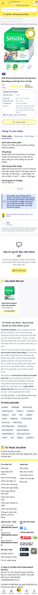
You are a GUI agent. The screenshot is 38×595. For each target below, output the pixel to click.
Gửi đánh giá (20, 270)
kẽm (21, 415)
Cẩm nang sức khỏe (9, 557)
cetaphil (29, 415)
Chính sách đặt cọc (8, 481)
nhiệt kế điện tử (7, 434)
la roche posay (26, 419)
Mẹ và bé (23, 482)
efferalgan (15, 407)
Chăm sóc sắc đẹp (27, 478)
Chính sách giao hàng (9, 488)
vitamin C (20, 411)
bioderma (14, 419)
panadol (5, 407)
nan (12, 438)
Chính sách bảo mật (9, 509)
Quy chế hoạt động (8, 477)
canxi (14, 415)
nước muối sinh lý (23, 434)
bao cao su (6, 422)
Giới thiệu (5, 468)
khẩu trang (17, 422)
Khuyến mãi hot (7, 553)
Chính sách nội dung (9, 484)
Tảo (18, 21)
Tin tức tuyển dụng (8, 560)
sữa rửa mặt (22, 426)
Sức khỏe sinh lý (26, 475)
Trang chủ (4, 19)
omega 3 (5, 415)
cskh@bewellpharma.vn (10, 580)
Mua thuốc (24, 468)
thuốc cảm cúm (7, 411)
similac (4, 438)
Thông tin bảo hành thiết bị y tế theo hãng (9, 514)
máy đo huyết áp (22, 430)
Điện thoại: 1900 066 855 (10, 577)
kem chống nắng (8, 426)
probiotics (30, 438)
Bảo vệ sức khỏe (15, 19)
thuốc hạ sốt (27, 407)
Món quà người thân (8, 21)
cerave (4, 419)
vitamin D (30, 411)
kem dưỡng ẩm (7, 430)
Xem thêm (9, 225)
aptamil (20, 438)
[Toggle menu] (3, 3)
